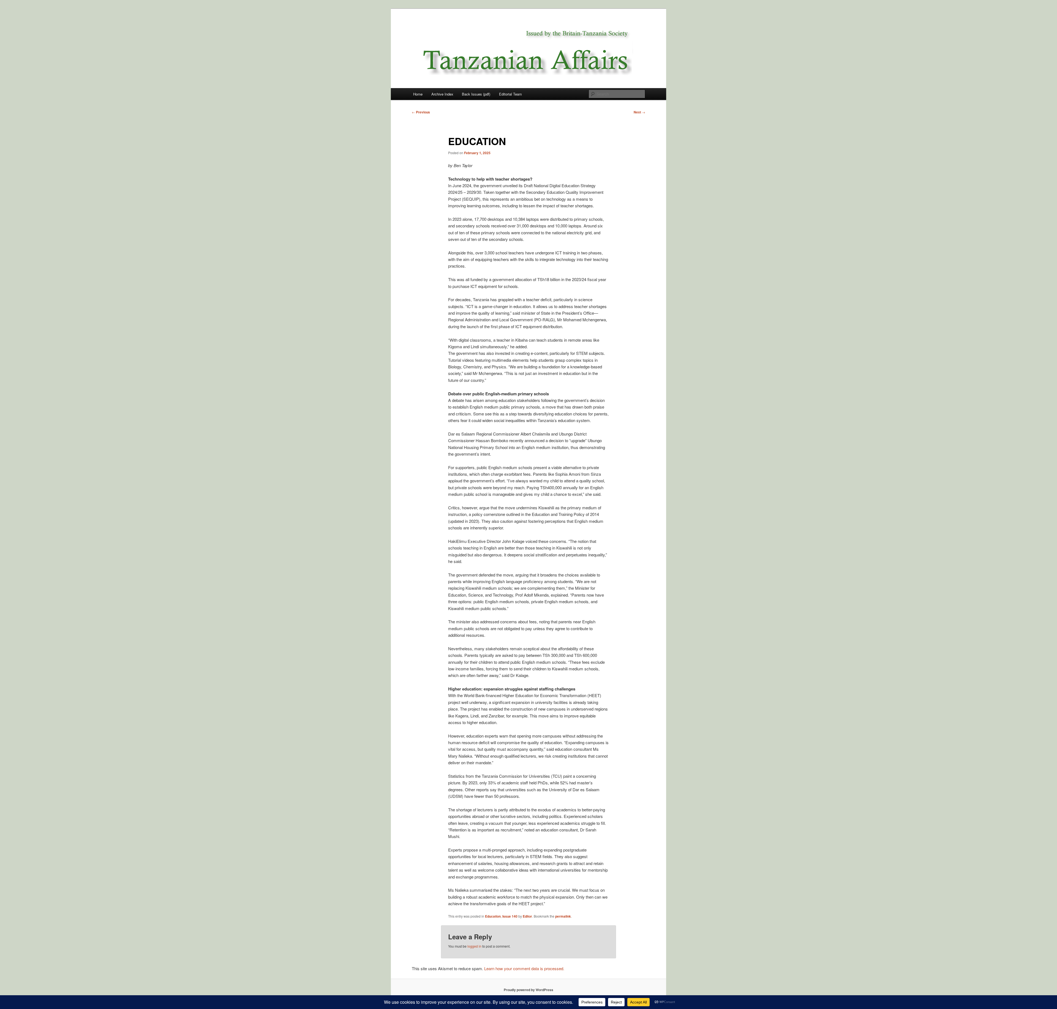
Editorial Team (510, 94)
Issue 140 (509, 916)
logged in (474, 946)
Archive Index (442, 94)
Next (639, 112)
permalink (563, 916)
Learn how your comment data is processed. (524, 968)
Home (418, 94)
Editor (527, 916)
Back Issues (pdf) (476, 94)
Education (493, 916)
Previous (421, 112)
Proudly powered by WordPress (528, 989)
